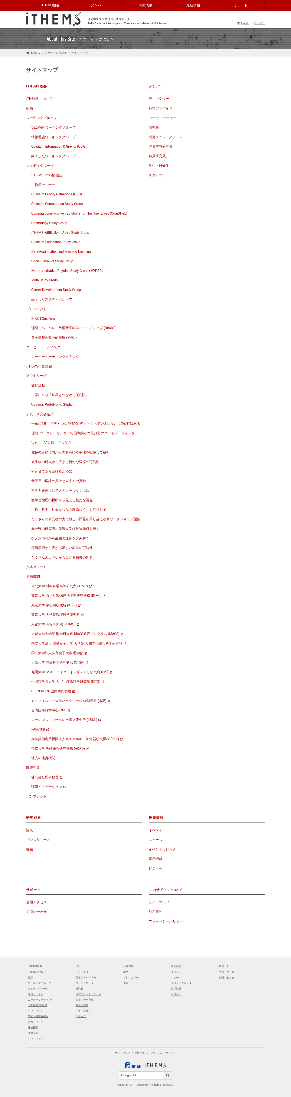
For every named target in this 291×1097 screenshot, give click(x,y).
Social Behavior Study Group (52, 261)
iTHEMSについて (39, 99)
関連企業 (33, 768)
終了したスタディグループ (51, 299)
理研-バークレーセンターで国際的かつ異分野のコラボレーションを (83, 433)
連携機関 (33, 576)
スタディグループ (39, 166)
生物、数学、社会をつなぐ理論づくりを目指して (68, 510)
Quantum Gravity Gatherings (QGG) (56, 194)
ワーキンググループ (41, 118)
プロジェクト (36, 309)
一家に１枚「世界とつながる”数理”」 (59, 395)
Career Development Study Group (56, 290)
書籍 (29, 849)
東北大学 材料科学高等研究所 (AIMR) (59, 586)
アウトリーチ (36, 376)
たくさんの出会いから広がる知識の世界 (62, 557)
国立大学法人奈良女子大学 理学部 (57, 653)
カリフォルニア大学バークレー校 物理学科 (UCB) (68, 701)
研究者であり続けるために (51, 471)
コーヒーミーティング (43, 347)
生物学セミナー (43, 185)
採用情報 (155, 859)
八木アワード (36, 567)
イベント (155, 830)
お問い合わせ (36, 912)
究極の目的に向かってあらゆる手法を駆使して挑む (70, 452)
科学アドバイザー (162, 108)
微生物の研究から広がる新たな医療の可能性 (65, 462)
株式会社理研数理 (45, 777)
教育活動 (38, 385)
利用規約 (155, 912)
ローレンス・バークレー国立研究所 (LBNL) (64, 720)
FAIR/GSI (38, 729)
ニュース (155, 840)
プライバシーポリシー (166, 921)
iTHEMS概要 (50, 5)
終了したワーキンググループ (53, 156)
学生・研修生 (159, 166)
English (245, 23)
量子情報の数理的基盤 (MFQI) (54, 338)
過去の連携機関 (43, 758)
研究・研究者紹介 (39, 414)
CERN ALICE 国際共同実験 (51, 691)
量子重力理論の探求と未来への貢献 (58, 481)
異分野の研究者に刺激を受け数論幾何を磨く (65, 529)
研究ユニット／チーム (166, 137)
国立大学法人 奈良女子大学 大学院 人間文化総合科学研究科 (76, 643)
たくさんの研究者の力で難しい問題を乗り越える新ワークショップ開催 (85, 519)
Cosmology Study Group (49, 223)
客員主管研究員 (161, 146)
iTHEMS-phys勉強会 (46, 175)
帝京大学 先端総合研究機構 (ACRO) (58, 749)
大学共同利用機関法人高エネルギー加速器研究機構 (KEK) (75, 739)
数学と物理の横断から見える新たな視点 (62, 500)
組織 (29, 108)
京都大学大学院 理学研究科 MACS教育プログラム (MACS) (75, 634)
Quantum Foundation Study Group (56, 242)
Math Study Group (44, 280)
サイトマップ (159, 902)
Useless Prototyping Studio (52, 404)
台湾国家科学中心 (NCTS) (50, 710)
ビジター (155, 868)
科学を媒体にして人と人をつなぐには (60, 490)
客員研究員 (157, 156)
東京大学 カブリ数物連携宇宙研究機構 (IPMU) (66, 596)
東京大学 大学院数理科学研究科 (55, 615)
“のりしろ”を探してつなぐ (51, 443)
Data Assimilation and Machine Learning (61, 252)
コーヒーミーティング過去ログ (55, 357)
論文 (29, 830)
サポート (241, 5)
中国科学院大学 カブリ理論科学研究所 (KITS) (65, 682)
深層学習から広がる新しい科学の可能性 (62, 548)
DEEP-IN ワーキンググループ (53, 127)
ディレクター (159, 99)
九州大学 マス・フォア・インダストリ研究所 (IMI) (69, 672)
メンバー (98, 5)
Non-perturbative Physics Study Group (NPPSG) (67, 271)
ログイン (259, 23)
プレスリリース (38, 840)
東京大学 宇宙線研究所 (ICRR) (54, 605)
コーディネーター (162, 118)
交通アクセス (36, 902)
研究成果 (145, 5)
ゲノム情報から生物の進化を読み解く (60, 538)
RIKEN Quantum (43, 319)
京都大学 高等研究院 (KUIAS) (53, 624)
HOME (33, 52)
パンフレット (36, 796)
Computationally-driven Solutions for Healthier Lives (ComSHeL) (79, 213)
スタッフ (155, 175)
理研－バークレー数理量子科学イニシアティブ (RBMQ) (73, 328)
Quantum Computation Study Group (57, 204)
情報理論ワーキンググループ (53, 137)
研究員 (154, 127)
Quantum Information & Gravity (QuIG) (58, 146)
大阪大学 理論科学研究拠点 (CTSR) (57, 662)
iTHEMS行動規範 (39, 366)
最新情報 (193, 5)
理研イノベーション (46, 787)
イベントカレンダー (164, 849)
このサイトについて (54, 52)
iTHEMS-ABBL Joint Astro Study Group (60, 233)
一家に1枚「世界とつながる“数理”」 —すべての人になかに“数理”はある (85, 423)
